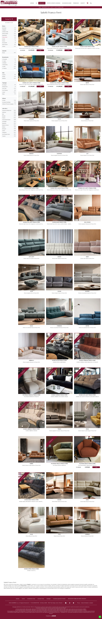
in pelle (3, 66)
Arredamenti (42, 3)
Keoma (3, 40)
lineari (3, 92)
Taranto (3, 136)
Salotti (52, 7)
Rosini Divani (5, 44)
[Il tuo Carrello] (87, 3)
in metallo (4, 62)
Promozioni (76, 3)
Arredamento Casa (46, 7)
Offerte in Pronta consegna (53, 3)
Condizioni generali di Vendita (59, 598)
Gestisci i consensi (89, 602)
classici (3, 74)
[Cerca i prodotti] (91, 3)
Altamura (4, 112)
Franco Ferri (4, 37)
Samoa (3, 46)
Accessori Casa (41, 598)
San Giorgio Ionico (6, 134)
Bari (3, 114)
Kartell (3, 39)
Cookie (82, 602)
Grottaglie (4, 121)
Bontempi (4, 28)
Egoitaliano (4, 35)
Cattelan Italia (5, 31)
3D (36, 3)
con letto (4, 88)
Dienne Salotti (5, 33)
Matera (3, 126)
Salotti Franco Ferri (59, 7)
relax (3, 93)
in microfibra (5, 64)
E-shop (3, 100)
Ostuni (3, 130)
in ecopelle (4, 59)
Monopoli (4, 128)
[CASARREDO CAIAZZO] (10, 3)
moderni (4, 78)
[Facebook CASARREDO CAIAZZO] (66, 602)
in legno (4, 61)
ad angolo (4, 84)
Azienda (32, 3)
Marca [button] (3, 26)
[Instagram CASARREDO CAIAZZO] (69, 602)
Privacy (78, 602)
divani (3, 52)
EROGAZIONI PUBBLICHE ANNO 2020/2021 (77, 598)
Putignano (4, 132)
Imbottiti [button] (4, 50)
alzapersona (4, 86)
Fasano (3, 117)
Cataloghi (49, 598)
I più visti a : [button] (5, 108)
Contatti (83, 3)
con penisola (5, 90)
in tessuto (4, 68)
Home (40, 7)
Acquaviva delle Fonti (6, 110)
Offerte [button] (4, 98)
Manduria (4, 123)
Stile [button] (3, 72)
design (3, 76)
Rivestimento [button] (5, 57)
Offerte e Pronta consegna (7, 104)
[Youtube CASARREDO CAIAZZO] (73, 602)
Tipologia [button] (4, 82)
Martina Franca (5, 125)
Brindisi (3, 115)
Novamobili (4, 42)
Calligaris (4, 29)
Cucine (23, 598)
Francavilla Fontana (6, 119)
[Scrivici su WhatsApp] (100, 617)
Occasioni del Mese (66, 3)
